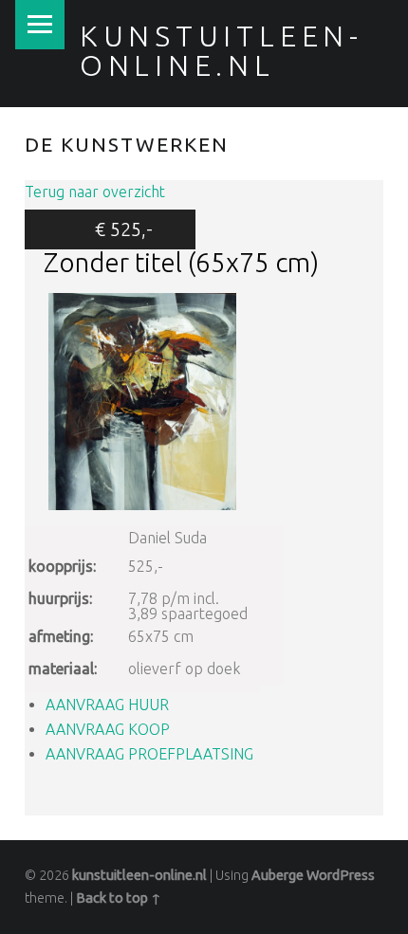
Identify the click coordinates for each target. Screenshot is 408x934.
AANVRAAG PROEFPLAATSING (149, 753)
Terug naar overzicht (95, 191)
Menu (40, 24)
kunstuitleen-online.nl (221, 50)
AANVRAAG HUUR (107, 704)
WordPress (340, 875)
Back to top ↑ (118, 898)
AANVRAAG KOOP (108, 729)
